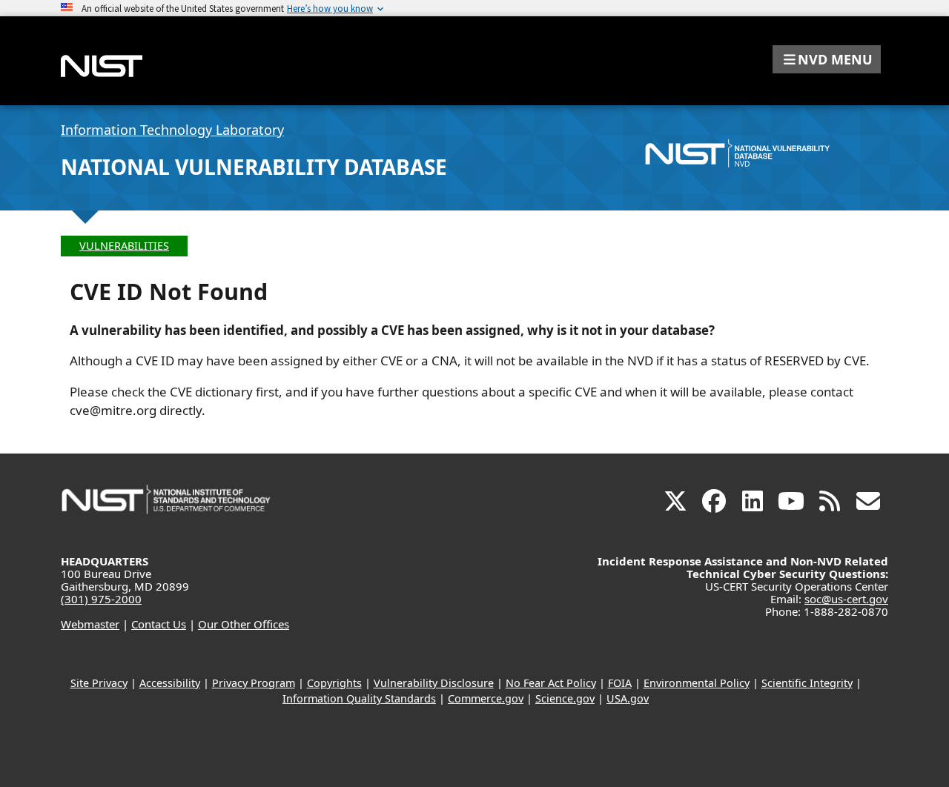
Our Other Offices (243, 624)
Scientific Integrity (807, 683)
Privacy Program (253, 683)
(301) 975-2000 (101, 598)
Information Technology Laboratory (172, 130)
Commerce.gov (485, 698)
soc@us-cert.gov (846, 598)
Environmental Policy (697, 683)
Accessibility (169, 683)
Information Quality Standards (359, 698)
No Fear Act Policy (551, 683)
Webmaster (90, 624)
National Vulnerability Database (254, 167)
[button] (827, 59)
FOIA (620, 683)
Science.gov (565, 698)
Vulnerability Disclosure (434, 683)
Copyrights (334, 683)
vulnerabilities (124, 246)
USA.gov (627, 698)
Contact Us (158, 624)
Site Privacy (99, 683)
